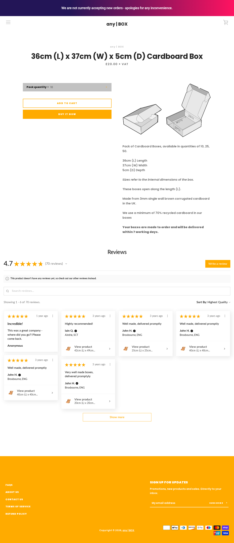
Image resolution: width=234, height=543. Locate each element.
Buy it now (67, 114)
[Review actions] (52, 315)
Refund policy (16, 513)
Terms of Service (18, 506)
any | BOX (117, 24)
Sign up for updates (169, 482)
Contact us (14, 499)
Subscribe (216, 503)
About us (12, 492)
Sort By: (202, 302)
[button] (66, 264)
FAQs (9, 485)
